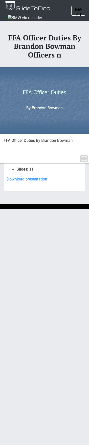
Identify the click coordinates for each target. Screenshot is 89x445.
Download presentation (27, 179)
